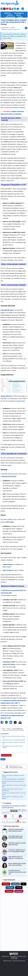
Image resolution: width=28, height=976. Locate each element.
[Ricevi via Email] (18, 9)
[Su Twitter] (4, 9)
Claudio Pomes (10, 29)
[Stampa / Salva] (20, 722)
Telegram (10, 888)
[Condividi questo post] (26, 28)
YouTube (6, 884)
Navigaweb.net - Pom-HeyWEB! (9, 956)
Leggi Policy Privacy (7, 960)
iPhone (18, 15)
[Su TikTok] (12, 9)
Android (10, 15)
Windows (7, 13)
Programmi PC (19, 13)
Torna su (3, 759)
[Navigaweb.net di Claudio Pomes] (10, 5)
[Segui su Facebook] (1, 9)
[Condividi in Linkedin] (10, 723)
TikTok (19, 888)
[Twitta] (15, 723)
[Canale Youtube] (7, 9)
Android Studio (20, 401)
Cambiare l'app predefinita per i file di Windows (13, 779)
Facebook (15, 884)
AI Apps (20, 17)
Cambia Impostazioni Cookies (18, 960)
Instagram (19, 891)
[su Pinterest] (10, 9)
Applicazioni (10, 17)
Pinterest (9, 891)
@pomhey (17, 29)
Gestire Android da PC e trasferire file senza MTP (13, 740)
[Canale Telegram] (15, 9)
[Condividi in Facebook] (2, 723)
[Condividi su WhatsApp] (6, 723)
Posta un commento (6, 755)
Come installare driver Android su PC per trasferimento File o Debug (13, 22)
